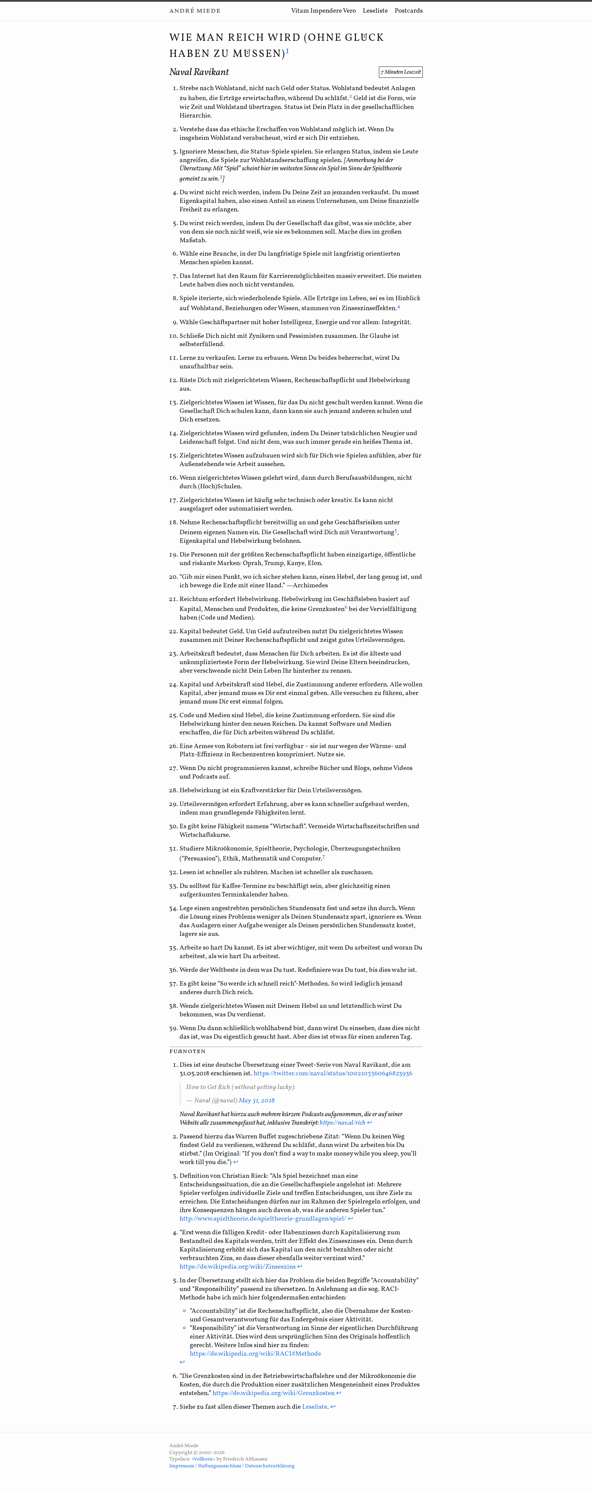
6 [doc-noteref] (346, 607)
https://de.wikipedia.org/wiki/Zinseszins (238, 1266)
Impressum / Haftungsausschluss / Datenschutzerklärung (232, 1466)
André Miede (195, 11)
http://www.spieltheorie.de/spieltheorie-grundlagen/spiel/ (263, 1218)
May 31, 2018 (257, 1100)
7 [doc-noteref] (323, 856)
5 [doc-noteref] (395, 530)
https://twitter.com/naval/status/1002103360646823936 (333, 1073)
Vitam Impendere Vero (323, 11)
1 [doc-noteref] (288, 51)
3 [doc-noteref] (221, 176)
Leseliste (375, 11)
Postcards (409, 11)
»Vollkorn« (203, 1459)
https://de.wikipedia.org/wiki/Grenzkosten (273, 1393)
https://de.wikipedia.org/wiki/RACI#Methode (255, 1353)
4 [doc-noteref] (398, 306)
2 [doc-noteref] (350, 96)
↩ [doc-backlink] (369, 1123)
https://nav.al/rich (343, 1123)
